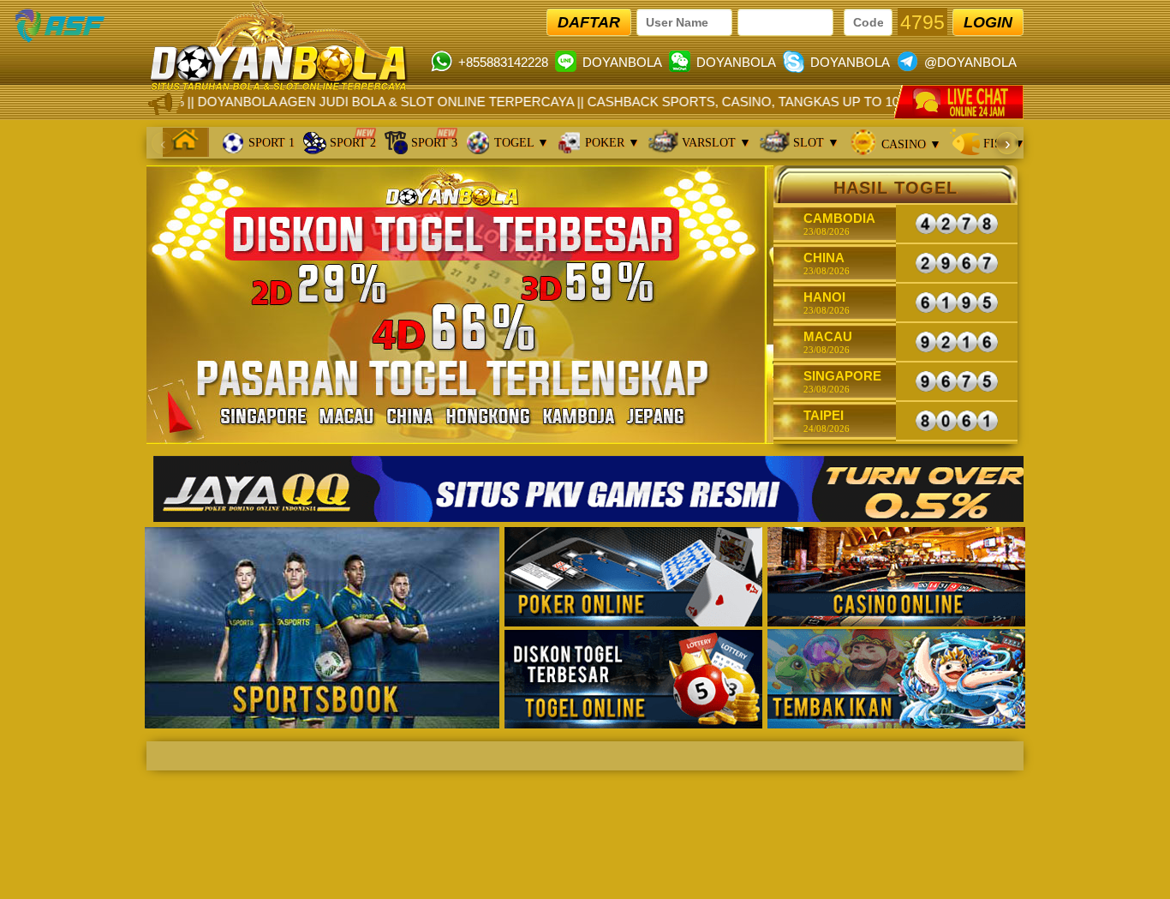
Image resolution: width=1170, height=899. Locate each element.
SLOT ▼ (814, 142)
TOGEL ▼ (520, 142)
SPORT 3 (432, 142)
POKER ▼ (611, 142)
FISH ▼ (1002, 143)
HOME (186, 140)
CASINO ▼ (909, 144)
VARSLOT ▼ (714, 142)
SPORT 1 (270, 142)
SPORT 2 (351, 142)
